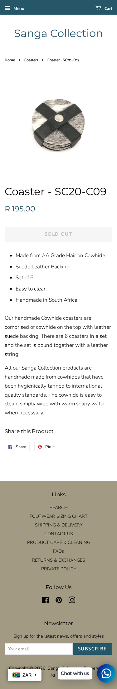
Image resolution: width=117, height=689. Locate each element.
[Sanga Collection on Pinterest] (58, 601)
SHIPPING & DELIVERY (58, 525)
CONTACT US (58, 534)
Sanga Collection (58, 33)
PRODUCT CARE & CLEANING (58, 542)
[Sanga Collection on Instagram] (71, 601)
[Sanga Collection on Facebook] (45, 601)
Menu (18, 9)
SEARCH (59, 507)
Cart (108, 8)
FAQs (58, 551)
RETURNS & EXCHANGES (58, 560)
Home (10, 60)
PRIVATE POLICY (58, 569)
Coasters (31, 60)
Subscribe (92, 649)
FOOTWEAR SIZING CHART (59, 516)
